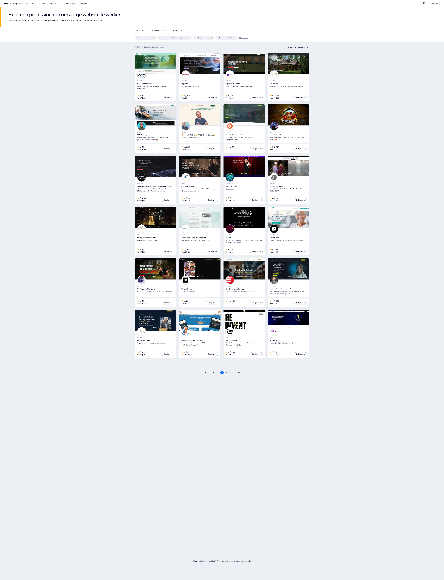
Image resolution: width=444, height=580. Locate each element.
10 (230, 373)
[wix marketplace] (13, 3)
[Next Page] (243, 372)
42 (239, 373)
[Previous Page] (201, 372)
